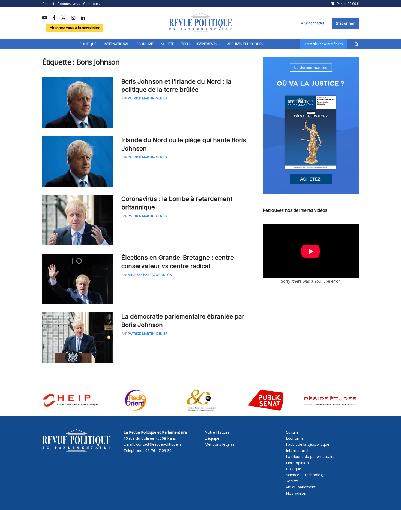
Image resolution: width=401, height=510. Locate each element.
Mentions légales (220, 444)
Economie (145, 44)
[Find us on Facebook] (54, 18)
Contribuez (91, 3)
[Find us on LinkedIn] (83, 18)
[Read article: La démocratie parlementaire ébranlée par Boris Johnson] (77, 337)
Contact (48, 3)
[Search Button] (357, 44)
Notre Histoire (217, 432)
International (116, 44)
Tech (185, 44)
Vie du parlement (301, 487)
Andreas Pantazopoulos (150, 275)
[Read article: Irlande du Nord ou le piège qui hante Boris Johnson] (77, 161)
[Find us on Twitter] (63, 17)
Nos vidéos (296, 493)
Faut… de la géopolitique (307, 444)
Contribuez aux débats (324, 44)
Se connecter (314, 23)
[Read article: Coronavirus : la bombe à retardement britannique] (77, 220)
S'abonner (345, 23)
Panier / (348, 3)
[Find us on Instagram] (73, 18)
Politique (88, 44)
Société (167, 44)
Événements (207, 44)
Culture (292, 432)
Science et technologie (306, 474)
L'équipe (212, 438)
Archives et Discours (245, 44)
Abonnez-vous (69, 3)
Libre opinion (297, 462)
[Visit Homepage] (200, 23)
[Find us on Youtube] (44, 18)
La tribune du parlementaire (310, 456)
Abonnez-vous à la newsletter (75, 27)
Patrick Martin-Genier (147, 98)
